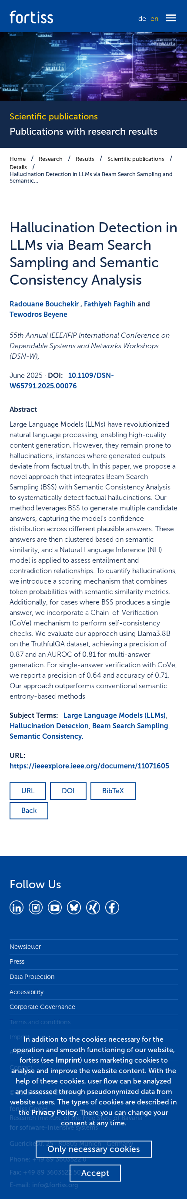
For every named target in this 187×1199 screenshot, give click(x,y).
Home (18, 159)
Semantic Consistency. (46, 736)
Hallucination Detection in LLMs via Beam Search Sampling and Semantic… (91, 177)
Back (29, 810)
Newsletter (25, 947)
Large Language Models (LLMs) (114, 715)
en (154, 18)
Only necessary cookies (93, 1149)
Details (18, 167)
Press (17, 961)
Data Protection (32, 977)
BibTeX (113, 791)
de (142, 18)
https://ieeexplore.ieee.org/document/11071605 (89, 766)
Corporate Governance (42, 1007)
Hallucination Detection (49, 726)
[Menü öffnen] (171, 18)
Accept (95, 1173)
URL (27, 791)
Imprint (68, 1060)
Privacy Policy (54, 1112)
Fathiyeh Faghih (110, 304)
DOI (68, 791)
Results (85, 159)
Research (51, 159)
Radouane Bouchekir (44, 304)
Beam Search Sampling (130, 726)
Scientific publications (135, 159)
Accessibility (26, 992)
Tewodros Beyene (38, 314)
